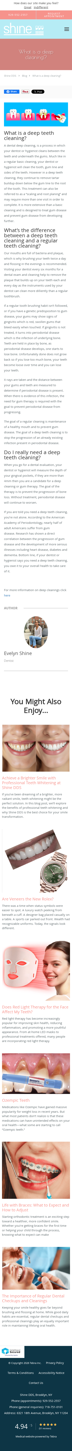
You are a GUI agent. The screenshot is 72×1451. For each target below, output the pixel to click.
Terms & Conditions (21, 1373)
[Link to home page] (31, 29)
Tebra (53, 1436)
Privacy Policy (55, 1363)
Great (27, 7)
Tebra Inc (35, 1363)
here (7, 595)
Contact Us (36, 1383)
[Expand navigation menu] (66, 29)
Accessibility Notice (51, 1373)
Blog (24, 75)
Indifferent (41, 7)
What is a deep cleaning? (46, 75)
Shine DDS (10, 75)
